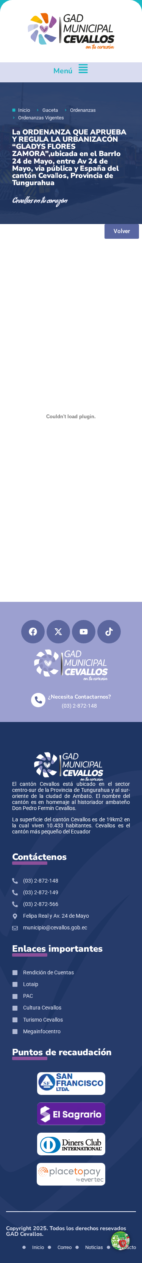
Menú (62, 71)
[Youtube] (83, 631)
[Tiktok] (109, 631)
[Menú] (83, 72)
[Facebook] (33, 631)
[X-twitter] (58, 631)
